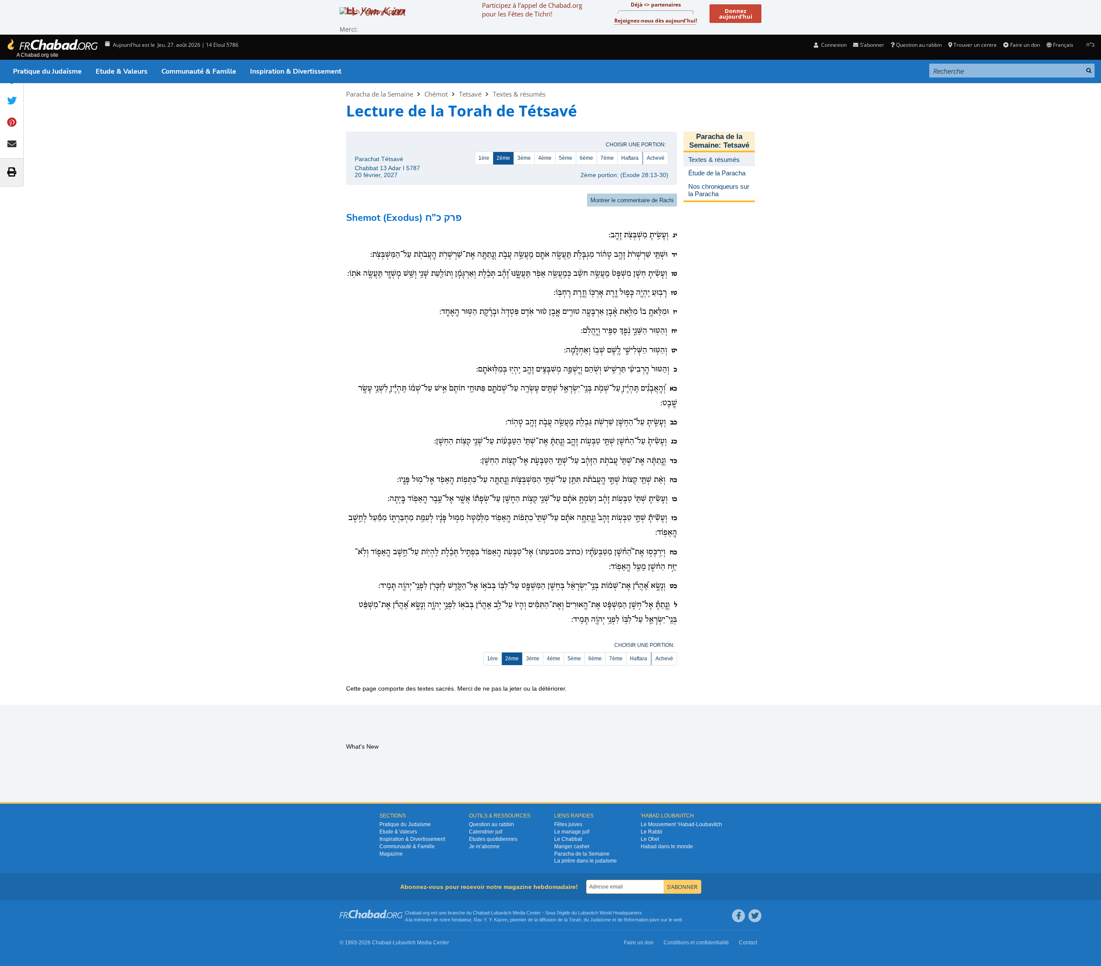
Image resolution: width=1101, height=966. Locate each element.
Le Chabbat (568, 839)
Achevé (655, 158)
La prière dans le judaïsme (585, 861)
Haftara (630, 158)
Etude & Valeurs (122, 71)
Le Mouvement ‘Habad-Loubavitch (681, 824)
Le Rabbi (651, 832)
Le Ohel (650, 839)
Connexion (833, 44)
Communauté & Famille (198, 71)
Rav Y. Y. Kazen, (491, 919)
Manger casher (572, 846)
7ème (607, 158)
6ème (586, 158)
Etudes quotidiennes (493, 839)
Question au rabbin (919, 44)
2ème (503, 158)
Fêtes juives (568, 824)
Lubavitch (501, 912)
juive (654, 919)
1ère (483, 158)
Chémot (436, 94)
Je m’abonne (484, 846)
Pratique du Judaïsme (47, 71)
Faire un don (1025, 44)
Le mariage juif (571, 832)
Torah (575, 919)
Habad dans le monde (667, 846)
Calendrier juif (485, 832)
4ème (545, 158)
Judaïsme (600, 919)
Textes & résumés (519, 94)
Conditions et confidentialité (696, 943)
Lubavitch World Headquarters (610, 912)
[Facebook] (738, 915)
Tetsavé (470, 94)
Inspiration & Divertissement (295, 71)
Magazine (391, 854)
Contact (748, 943)
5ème (565, 158)
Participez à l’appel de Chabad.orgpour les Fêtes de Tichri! (532, 9)
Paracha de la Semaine (379, 94)
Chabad (481, 912)
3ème (524, 158)
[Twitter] (754, 915)
